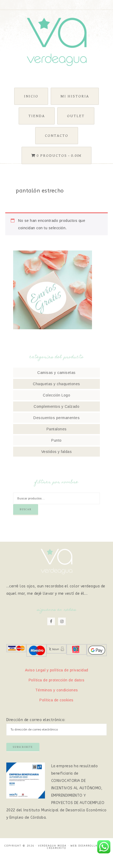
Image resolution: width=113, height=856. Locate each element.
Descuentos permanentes (56, 418)
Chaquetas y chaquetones (56, 384)
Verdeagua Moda (56, 41)
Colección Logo (56, 395)
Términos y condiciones (56, 690)
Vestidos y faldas (56, 452)
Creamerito (56, 848)
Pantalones (57, 429)
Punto (56, 440)
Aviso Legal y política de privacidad (56, 670)
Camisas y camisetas (56, 372)
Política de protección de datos (57, 680)
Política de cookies (56, 700)
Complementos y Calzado (56, 406)
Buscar (26, 509)
